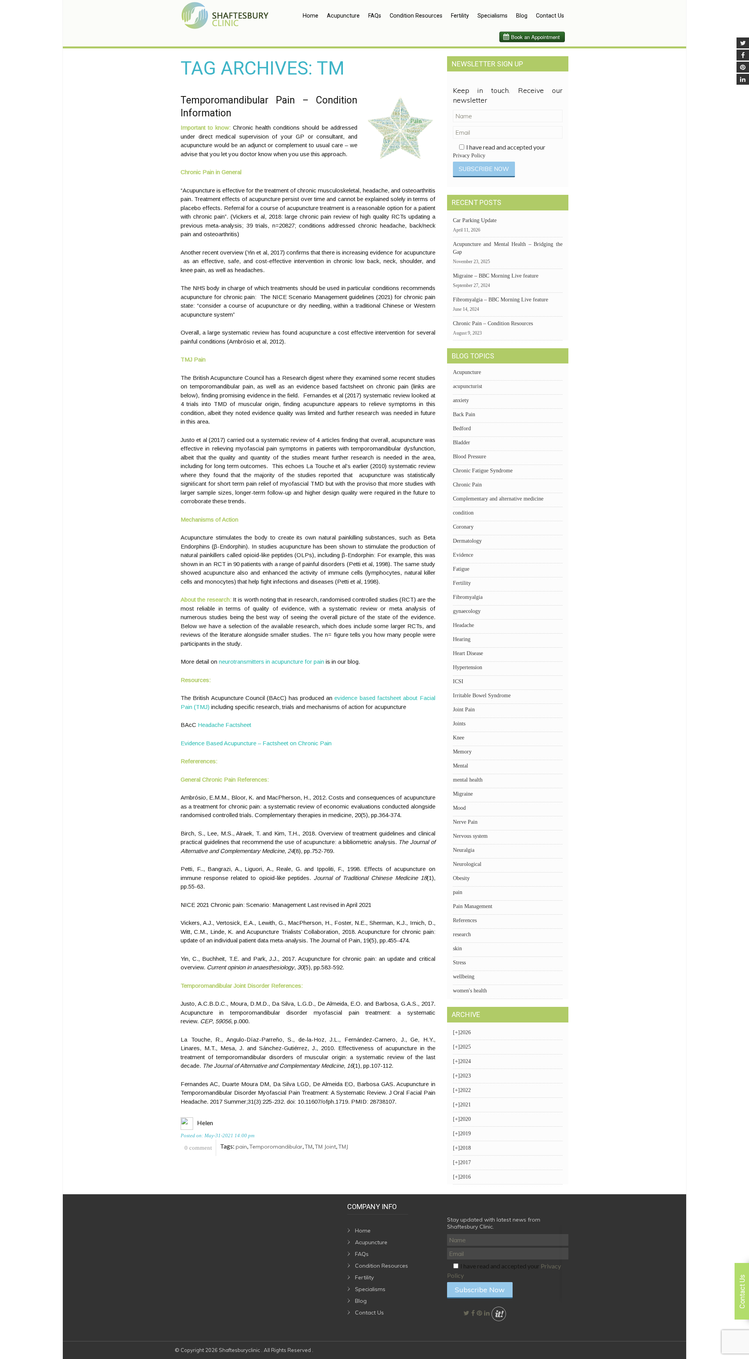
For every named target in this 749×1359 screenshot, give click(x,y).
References (465, 920)
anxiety (461, 400)
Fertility (460, 15)
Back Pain (464, 414)
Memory (462, 752)
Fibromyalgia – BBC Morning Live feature (500, 300)
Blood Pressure (469, 457)
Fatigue (461, 569)
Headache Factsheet (224, 724)
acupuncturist (467, 386)
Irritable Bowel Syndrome (482, 695)
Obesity (461, 878)
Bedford (462, 428)
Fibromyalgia (468, 597)
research (462, 934)
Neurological (467, 864)
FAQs (374, 15)
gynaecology (467, 611)
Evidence (463, 555)
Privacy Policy (469, 156)
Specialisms (492, 15)
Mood (459, 808)
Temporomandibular (275, 1146)
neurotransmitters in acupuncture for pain (271, 661)
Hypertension (467, 667)
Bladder (461, 442)
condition (463, 513)
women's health (470, 991)
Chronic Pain (467, 485)
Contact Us (550, 15)
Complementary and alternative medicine (498, 499)
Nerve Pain (465, 822)
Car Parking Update (475, 220)
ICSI (458, 681)
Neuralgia (463, 850)
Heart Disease (468, 653)
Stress (459, 962)
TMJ (343, 1146)
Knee (458, 738)
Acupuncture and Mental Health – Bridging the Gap (508, 248)
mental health (468, 780)
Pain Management (472, 906)
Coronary (463, 527)
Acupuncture (343, 15)
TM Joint (325, 1146)
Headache (463, 625)
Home (310, 15)
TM (308, 1146)
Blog (521, 15)
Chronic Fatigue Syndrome (483, 471)
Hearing (461, 639)
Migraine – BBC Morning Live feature (495, 276)
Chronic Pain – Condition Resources (493, 323)
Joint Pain (464, 709)
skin (457, 948)
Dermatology (467, 541)
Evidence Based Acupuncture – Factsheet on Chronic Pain (256, 743)
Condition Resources (416, 15)
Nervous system (470, 836)
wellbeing (463, 977)
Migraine (463, 794)
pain (241, 1146)
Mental (460, 766)
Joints (459, 724)
